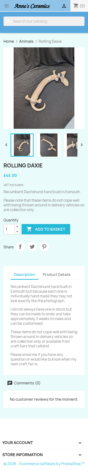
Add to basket (46, 229)
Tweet (32, 246)
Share (20, 246)
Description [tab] (24, 274)
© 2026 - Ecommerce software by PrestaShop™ (44, 463)
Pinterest (44, 246)
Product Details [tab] (56, 274)
